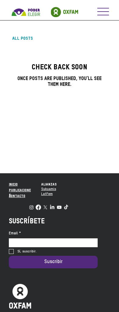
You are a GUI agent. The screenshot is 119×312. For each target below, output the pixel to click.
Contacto (17, 196)
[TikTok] (66, 207)
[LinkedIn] (52, 207)
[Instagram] (31, 207)
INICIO (13, 184)
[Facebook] (38, 207)
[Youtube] (59, 207)
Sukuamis (48, 189)
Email (15, 233)
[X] (45, 207)
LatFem (47, 194)
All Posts (22, 38)
